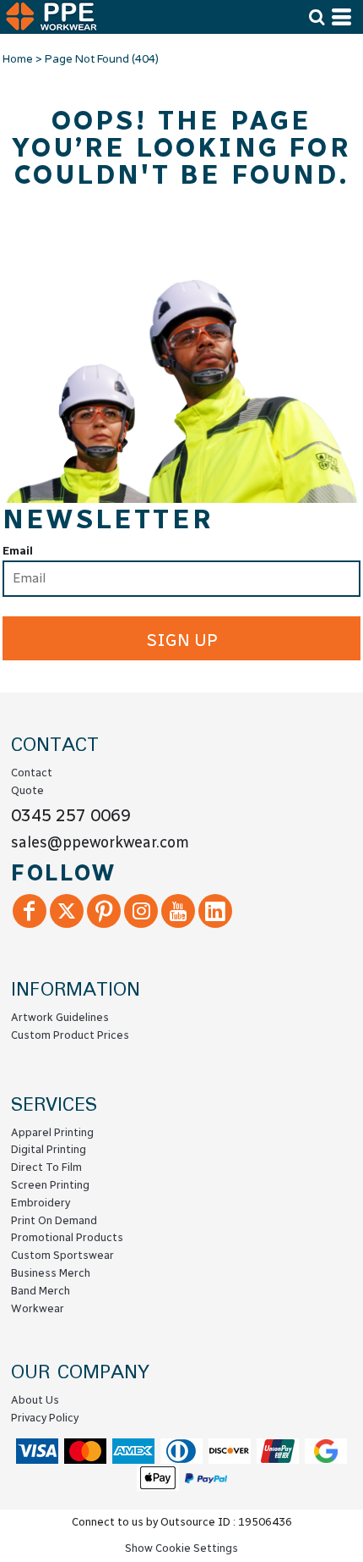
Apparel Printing (52, 1132)
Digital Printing (48, 1149)
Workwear (37, 1308)
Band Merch (40, 1290)
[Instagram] (141, 911)
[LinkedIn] (215, 911)
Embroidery (40, 1202)
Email (18, 550)
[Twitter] (67, 911)
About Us (35, 1400)
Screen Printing (50, 1184)
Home (18, 59)
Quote (27, 790)
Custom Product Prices (70, 1035)
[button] (316, 16)
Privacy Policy (45, 1417)
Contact (31, 772)
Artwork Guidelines (60, 1017)
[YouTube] (178, 911)
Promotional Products (67, 1237)
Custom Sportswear (62, 1255)
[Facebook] (29, 911)
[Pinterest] (104, 911)
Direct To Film (46, 1167)
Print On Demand (54, 1220)
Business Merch (50, 1273)
